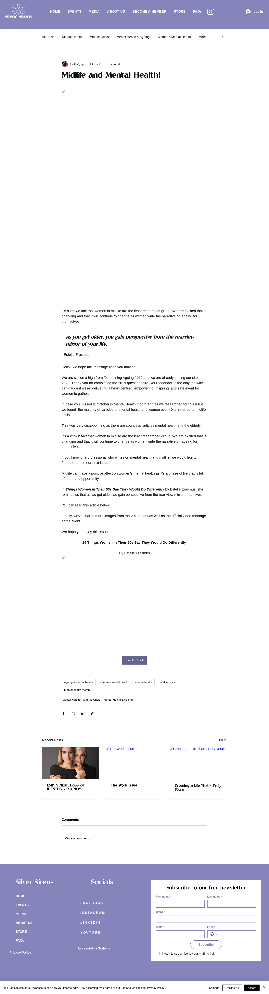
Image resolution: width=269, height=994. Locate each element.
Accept (252, 988)
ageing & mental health (78, 682)
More (202, 37)
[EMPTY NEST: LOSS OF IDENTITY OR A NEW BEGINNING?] (70, 763)
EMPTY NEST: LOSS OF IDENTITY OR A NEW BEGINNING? (65, 787)
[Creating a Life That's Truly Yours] (198, 763)
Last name (214, 896)
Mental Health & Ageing (133, 37)
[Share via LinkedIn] (83, 713)
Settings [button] (214, 988)
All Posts (48, 37)
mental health (143, 682)
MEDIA (21, 914)
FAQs (20, 940)
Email (160, 911)
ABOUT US (24, 922)
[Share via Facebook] (63, 713)
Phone (211, 926)
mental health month (77, 689)
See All (223, 739)
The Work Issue (124, 785)
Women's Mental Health (174, 37)
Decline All (232, 988)
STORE (21, 931)
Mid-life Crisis (99, 37)
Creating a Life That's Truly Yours (198, 788)
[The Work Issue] (134, 763)
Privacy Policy (155, 988)
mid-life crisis (167, 682)
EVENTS (22, 905)
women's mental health (114, 682)
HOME (20, 896)
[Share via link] (92, 713)
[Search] (210, 12)
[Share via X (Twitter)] (73, 713)
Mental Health (72, 37)
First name (163, 896)
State (160, 926)
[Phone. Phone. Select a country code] (214, 934)
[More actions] (205, 64)
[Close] (264, 988)
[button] (222, 37)
